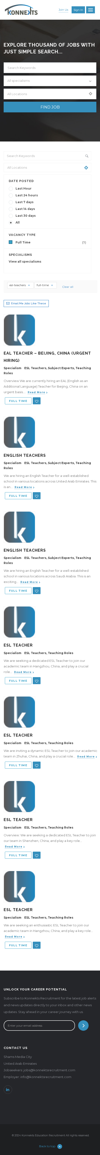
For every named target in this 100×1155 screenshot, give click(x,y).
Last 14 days (25, 209)
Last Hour (24, 188)
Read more (36, 392)
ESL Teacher (18, 645)
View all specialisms (25, 261)
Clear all (67, 287)
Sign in (78, 10)
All (18, 222)
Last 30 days (26, 215)
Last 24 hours (27, 195)
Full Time (51, 242)
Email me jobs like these (28, 303)
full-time (43, 285)
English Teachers (25, 455)
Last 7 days (24, 202)
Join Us (63, 9)
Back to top (47, 1146)
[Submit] (83, 1025)
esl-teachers (17, 285)
